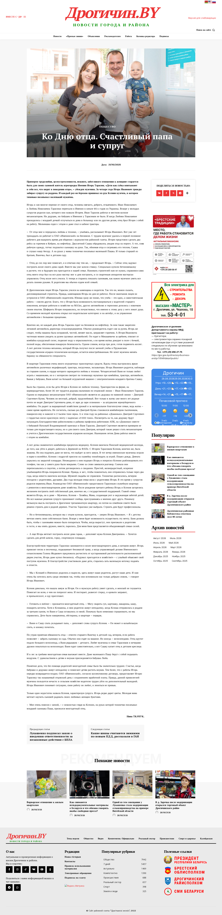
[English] (210, 1)
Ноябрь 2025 (178, 556)
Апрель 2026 (160, 547)
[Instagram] (17, 869)
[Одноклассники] (50, 869)
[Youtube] (42, 869)
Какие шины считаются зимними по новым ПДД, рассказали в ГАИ (115, 735)
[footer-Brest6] (189, 870)
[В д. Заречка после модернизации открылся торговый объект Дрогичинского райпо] (158, 498)
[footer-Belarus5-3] (189, 859)
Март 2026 (176, 547)
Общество (107, 126)
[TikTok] (25, 869)
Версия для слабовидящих (202, 18)
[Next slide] (190, 415)
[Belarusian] (206, 1)
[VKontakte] (34, 869)
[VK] (159, 193)
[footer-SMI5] (189, 891)
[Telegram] (180, 193)
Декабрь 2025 (160, 556)
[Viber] (17, 887)
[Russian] (214, 1)
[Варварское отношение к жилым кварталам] (158, 448)
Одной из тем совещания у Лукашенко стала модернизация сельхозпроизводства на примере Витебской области (181, 482)
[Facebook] (166, 193)
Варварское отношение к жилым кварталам (180, 448)
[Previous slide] (156, 415)
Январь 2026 (178, 551)
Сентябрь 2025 (179, 561)
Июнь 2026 (159, 542)
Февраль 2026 (160, 551)
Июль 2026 (175, 538)
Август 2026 (159, 538)
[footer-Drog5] (189, 880)
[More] (187, 193)
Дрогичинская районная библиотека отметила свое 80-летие (180, 513)
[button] (206, 30)
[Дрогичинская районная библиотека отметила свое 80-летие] (158, 513)
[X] (173, 193)
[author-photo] (29, 809)
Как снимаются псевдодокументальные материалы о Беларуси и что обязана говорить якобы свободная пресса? (181, 463)
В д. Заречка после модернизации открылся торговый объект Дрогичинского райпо (180, 500)
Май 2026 (174, 542)
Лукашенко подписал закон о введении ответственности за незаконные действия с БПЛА (51, 736)
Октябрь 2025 (160, 561)
